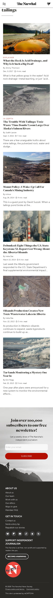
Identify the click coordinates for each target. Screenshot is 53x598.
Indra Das (9, 256)
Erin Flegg (10, 380)
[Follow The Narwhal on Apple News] (33, 533)
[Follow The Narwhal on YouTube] (21, 533)
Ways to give (11, 506)
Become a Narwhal (17, 556)
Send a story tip (12, 524)
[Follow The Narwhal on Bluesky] (8, 533)
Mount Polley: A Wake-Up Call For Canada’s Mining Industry (23, 188)
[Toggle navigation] (4, 4)
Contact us (10, 520)
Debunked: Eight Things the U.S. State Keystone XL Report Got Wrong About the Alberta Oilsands (26, 249)
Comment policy (32, 589)
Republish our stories (15, 527)
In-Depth (8, 119)
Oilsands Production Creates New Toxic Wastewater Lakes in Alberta (24, 312)
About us (9, 492)
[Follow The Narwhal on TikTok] (27, 533)
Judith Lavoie (11, 132)
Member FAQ (11, 510)
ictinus (8, 194)
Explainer (8, 58)
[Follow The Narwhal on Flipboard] (14, 533)
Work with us (11, 499)
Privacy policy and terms (15, 589)
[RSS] (39, 533)
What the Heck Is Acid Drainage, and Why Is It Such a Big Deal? (25, 62)
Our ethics (10, 503)
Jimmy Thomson (13, 68)
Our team (9, 496)
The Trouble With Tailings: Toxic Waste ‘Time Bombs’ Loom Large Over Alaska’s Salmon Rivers (26, 125)
